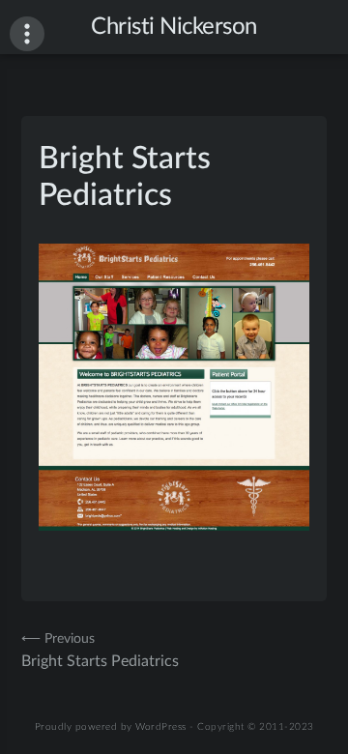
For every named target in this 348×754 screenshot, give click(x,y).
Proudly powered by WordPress (111, 727)
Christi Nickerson (174, 27)
